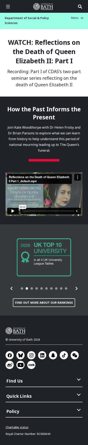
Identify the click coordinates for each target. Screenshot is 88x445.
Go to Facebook (10, 355)
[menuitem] (44, 380)
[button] (12, 288)
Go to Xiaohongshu (31, 365)
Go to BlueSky (20, 355)
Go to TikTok (64, 355)
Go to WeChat (75, 355)
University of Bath (44, 6)
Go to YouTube (20, 365)
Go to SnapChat (53, 355)
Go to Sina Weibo (10, 365)
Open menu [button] (8, 6)
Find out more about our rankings (44, 302)
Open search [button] (80, 6)
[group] (44, 257)
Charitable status (17, 427)
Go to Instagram (31, 355)
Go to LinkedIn (42, 355)
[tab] (22, 288)
